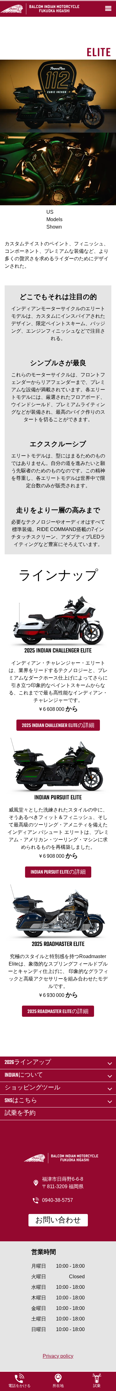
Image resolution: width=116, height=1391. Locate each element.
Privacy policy (58, 1356)
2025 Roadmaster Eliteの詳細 (58, 1012)
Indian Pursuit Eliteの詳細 (58, 872)
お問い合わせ (58, 1220)
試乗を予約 (20, 1113)
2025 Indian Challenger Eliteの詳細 (58, 726)
